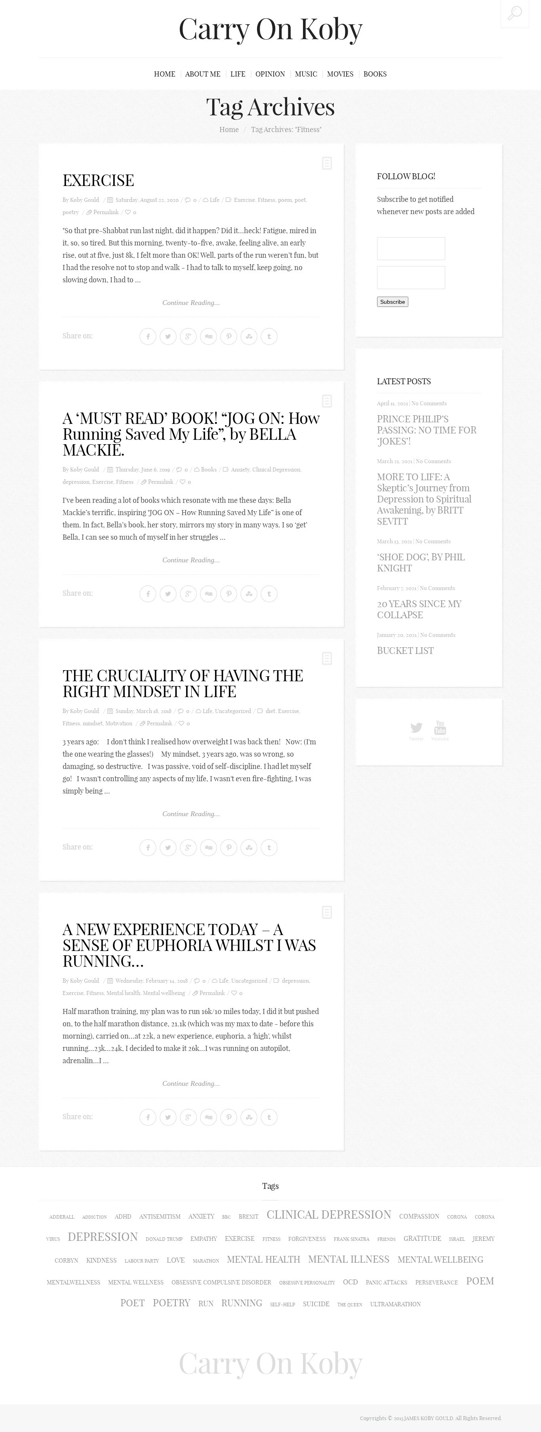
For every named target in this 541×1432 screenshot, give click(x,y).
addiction (94, 1217)
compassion (419, 1216)
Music (306, 74)
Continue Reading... (191, 303)
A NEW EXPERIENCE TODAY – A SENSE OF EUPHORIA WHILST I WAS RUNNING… (189, 945)
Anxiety (240, 469)
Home (164, 74)
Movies (340, 74)
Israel (457, 1239)
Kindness (101, 1260)
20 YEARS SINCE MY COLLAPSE (419, 609)
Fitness (266, 200)
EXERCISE (98, 180)
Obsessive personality (307, 1283)
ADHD (123, 1216)
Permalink (106, 212)
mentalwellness (73, 1282)
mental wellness (136, 1282)
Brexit (249, 1216)
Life (238, 74)
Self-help (282, 1304)
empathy (203, 1238)
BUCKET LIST (405, 650)
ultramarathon (395, 1304)
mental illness (349, 1259)
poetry (71, 212)
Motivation (118, 723)
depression (76, 482)
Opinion (270, 74)
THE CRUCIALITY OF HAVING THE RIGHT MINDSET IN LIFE (183, 683)
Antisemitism (160, 1216)
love (176, 1260)
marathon (206, 1261)
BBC (226, 1217)
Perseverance (436, 1282)
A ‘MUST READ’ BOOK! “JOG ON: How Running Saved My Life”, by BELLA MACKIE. (191, 434)
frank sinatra (352, 1239)
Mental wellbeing (164, 993)
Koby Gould (84, 200)
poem (285, 200)
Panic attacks (387, 1282)
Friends (386, 1239)
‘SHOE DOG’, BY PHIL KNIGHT (421, 562)
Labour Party (142, 1261)
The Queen (349, 1304)
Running (241, 1303)
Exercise (244, 200)
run (205, 1303)
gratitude (422, 1238)
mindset (93, 723)
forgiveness (307, 1238)
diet (270, 711)
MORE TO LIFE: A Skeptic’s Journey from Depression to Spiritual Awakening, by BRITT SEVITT (424, 499)
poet (300, 200)
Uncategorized (233, 711)
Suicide (316, 1304)
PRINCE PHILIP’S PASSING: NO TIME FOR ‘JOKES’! (426, 430)
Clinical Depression (276, 469)
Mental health (123, 993)
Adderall (62, 1217)
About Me (203, 74)
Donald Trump (164, 1239)
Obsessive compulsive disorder (221, 1282)
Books (375, 74)
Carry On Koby (270, 28)
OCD (350, 1281)
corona (457, 1217)
